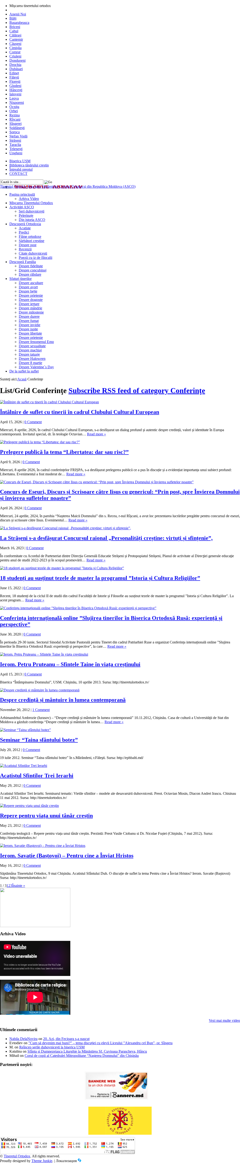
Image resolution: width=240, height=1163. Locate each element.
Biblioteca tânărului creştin (29, 165)
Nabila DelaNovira (23, 1039)
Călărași (15, 35)
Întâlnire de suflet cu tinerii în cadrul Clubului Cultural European (79, 412)
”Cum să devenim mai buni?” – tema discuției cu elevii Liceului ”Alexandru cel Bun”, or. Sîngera (100, 1043)
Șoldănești (17, 128)
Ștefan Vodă (18, 136)
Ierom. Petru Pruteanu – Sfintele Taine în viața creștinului (70, 664)
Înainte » (18, 886)
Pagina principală (22, 194)
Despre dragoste (31, 300)
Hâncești (15, 90)
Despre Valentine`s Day (36, 367)
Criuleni (15, 56)
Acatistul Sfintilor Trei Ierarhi (36, 776)
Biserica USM (19, 161)
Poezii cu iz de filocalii (35, 258)
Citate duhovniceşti (33, 253)
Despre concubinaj (32, 270)
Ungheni (15, 153)
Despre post (27, 245)
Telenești (15, 149)
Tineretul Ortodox (67, 186)
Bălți (12, 18)
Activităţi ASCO (21, 207)
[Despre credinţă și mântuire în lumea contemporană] (39, 690)
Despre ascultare (31, 283)
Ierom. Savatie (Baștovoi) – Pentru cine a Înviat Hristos (66, 855)
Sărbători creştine (31, 241)
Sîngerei (15, 124)
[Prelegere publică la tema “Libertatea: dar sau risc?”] (40, 442)
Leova (14, 98)
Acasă (21, 379)
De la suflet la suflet (24, 371)
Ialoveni (15, 94)
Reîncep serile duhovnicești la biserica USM (52, 1047)
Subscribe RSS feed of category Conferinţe (136, 390)
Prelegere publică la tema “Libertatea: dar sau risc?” (64, 452)
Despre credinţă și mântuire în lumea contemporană (63, 700)
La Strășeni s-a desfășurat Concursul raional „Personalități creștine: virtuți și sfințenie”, (106, 538)
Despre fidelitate (31, 266)
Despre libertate (30, 333)
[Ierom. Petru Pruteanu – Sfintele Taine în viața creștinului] (44, 654)
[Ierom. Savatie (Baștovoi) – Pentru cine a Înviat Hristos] (42, 846)
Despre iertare (29, 304)
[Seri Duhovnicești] (35, 926)
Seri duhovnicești (31, 211)
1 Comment (41, 710)
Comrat (14, 52)
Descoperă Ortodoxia (25, 224)
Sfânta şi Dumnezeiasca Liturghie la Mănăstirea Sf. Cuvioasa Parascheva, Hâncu (87, 1051)
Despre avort (28, 287)
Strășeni (15, 140)
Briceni (14, 27)
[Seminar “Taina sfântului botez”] (25, 730)
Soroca (14, 132)
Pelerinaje (26, 215)
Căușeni (15, 44)
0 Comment (33, 422)
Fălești (14, 77)
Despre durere (29, 316)
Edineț (14, 73)
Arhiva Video (29, 199)
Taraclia (15, 145)
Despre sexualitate (32, 346)
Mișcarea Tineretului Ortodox (31, 203)
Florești (14, 81)
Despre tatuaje (29, 354)
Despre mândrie (30, 308)
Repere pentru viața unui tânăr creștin (46, 816)
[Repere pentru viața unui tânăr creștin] (29, 806)
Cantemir (16, 39)
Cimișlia (15, 48)
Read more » (96, 434)
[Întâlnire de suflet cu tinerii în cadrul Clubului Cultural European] (49, 402)
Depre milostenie (31, 312)
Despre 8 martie (30, 363)
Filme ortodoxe (30, 236)
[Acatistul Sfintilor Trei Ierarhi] (23, 766)
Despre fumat (29, 321)
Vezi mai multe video (224, 1020)
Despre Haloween (32, 359)
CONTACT (18, 174)
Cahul (13, 31)
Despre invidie (29, 325)
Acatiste (25, 228)
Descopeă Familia (22, 262)
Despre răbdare (30, 274)
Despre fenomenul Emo (36, 342)
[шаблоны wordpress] (79, 1161)
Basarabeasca (19, 23)
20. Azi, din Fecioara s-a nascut (66, 1039)
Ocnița (14, 107)
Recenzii (25, 249)
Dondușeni (17, 60)
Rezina (14, 115)
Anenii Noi (17, 14)
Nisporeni (16, 103)
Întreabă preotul (21, 169)
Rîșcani (14, 119)
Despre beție (28, 291)
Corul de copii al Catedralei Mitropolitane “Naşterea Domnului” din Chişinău (82, 1056)
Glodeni (15, 86)
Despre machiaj (30, 350)
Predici (24, 232)
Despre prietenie (31, 295)
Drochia (15, 65)
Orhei (13, 111)
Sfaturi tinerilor (20, 279)
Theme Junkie (41, 1161)
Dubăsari (16, 69)
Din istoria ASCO (32, 220)
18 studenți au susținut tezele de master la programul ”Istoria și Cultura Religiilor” (100, 578)
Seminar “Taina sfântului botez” (39, 740)
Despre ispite (28, 329)
